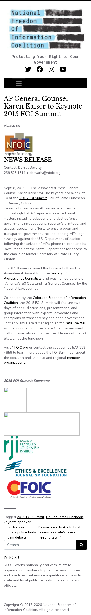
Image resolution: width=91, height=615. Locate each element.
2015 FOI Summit (33, 198)
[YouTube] (63, 69)
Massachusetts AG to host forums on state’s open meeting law (59, 532)
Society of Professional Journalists (35, 276)
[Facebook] (39, 69)
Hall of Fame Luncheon (64, 517)
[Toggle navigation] (19, 83)
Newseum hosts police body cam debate (22, 532)
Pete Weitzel (75, 323)
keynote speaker (17, 522)
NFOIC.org (20, 347)
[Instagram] (51, 69)
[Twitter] (28, 69)
